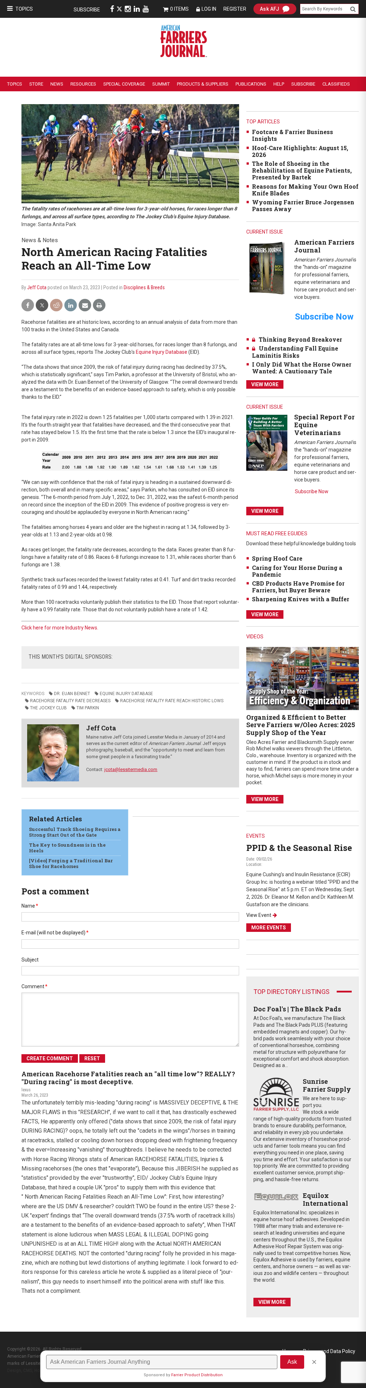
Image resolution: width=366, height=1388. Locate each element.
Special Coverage (124, 84)
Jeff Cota (36, 287)
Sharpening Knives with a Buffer (300, 599)
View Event (258, 915)
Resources (83, 84)
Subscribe (87, 9)
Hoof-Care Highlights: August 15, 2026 (300, 151)
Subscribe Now (311, 491)
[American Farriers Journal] (266, 268)
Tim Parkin (87, 707)
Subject (30, 960)
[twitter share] (42, 305)
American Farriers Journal (324, 246)
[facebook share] (27, 305)
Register (234, 9)
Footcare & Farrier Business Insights (292, 135)
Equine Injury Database (161, 352)
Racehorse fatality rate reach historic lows (171, 700)
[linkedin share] (70, 305)
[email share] (85, 305)
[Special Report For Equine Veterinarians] (266, 442)
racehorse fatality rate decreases (70, 700)
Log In (209, 9)
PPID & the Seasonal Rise (299, 847)
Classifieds (336, 84)
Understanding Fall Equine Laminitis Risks (295, 352)
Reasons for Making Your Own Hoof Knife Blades (305, 190)
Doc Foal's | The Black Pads (297, 1009)
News (56, 84)
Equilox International (325, 1199)
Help (278, 84)
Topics (24, 9)
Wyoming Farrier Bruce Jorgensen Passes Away (303, 205)
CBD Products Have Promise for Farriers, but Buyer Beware (298, 587)
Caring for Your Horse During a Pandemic (297, 571)
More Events (268, 927)
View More (264, 384)
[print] (99, 305)
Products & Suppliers (202, 84)
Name (29, 906)
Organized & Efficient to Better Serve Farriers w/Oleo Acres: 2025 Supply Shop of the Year (300, 725)
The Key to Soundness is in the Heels (67, 848)
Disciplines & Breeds (144, 287)
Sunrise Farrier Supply (327, 1085)
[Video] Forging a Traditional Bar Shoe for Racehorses (71, 863)
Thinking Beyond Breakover (300, 339)
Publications (251, 84)
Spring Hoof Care (277, 558)
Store (36, 84)
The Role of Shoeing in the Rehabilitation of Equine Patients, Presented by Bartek (302, 170)
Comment (34, 986)
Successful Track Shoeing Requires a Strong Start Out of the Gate (74, 832)
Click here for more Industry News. (59, 628)
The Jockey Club (48, 707)
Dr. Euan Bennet (72, 693)
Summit (161, 84)
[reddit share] (56, 305)
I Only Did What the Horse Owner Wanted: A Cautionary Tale (301, 368)
